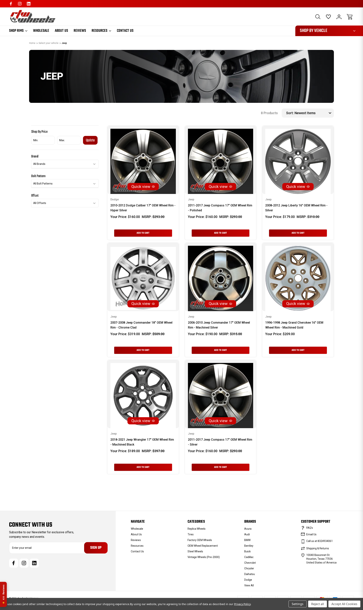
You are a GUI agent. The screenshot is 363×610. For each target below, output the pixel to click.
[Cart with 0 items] (349, 16)
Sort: (290, 113)
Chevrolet (250, 562)
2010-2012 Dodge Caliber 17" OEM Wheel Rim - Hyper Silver (142, 208)
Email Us (311, 534)
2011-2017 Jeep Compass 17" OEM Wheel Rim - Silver (220, 442)
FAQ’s (309, 527)
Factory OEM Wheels (200, 540)
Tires (191, 534)
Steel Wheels (195, 551)
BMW (247, 540)
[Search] (317, 16)
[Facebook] (11, 3)
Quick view (140, 186)
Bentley (248, 545)
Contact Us (125, 30)
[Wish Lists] (328, 16)
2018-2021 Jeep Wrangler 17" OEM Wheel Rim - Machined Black (142, 442)
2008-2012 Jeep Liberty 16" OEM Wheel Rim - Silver (296, 208)
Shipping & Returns (317, 548)
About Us (61, 30)
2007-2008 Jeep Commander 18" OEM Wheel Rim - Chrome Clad (141, 325)
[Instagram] (20, 3)
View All (249, 585)
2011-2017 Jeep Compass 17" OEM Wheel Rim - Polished (220, 208)
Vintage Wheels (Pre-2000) (204, 557)
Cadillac (249, 557)
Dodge (248, 579)
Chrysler (249, 568)
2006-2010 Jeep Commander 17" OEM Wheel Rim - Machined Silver (219, 325)
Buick (247, 551)
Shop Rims (16, 30)
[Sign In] (339, 16)
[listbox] (314, 113)
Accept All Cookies (344, 604)
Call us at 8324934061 (319, 541)
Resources (99, 30)
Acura (247, 528)
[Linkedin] (28, 3)
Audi (247, 534)
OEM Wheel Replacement (203, 545)
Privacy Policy (242, 604)
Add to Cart (143, 233)
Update (90, 140)
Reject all (317, 604)
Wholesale (41, 30)
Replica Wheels (197, 528)
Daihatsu (249, 574)
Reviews (80, 30)
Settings (297, 604)
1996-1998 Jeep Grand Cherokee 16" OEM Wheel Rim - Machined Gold (294, 325)
